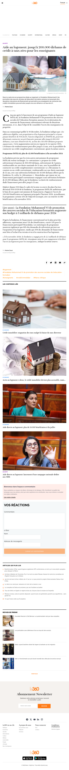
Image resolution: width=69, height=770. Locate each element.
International (38, 35)
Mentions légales (55, 729)
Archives (21, 731)
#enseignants (8, 278)
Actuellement (6, 35)
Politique (14, 35)
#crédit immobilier (23, 278)
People (4, 742)
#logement (7, 270)
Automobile (5, 740)
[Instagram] (42, 719)
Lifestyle (5, 744)
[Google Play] (40, 758)
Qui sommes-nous (23, 727)
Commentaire (9, 512)
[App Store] (27, 758)
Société (30, 35)
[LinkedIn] (38, 719)
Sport (60, 35)
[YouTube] (34, 719)
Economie (22, 35)
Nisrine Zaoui (9, 106)
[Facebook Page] (27, 719)
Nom (6, 534)
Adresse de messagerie (13, 541)
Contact (37, 729)
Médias (54, 35)
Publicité (21, 729)
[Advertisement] (34, 19)
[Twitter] (31, 719)
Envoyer (44, 706)
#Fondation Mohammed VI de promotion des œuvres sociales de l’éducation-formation (32, 273)
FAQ (36, 727)
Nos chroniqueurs (7, 746)
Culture (47, 35)
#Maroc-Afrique (40, 278)
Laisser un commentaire (34, 551)
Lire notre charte (10, 497)
